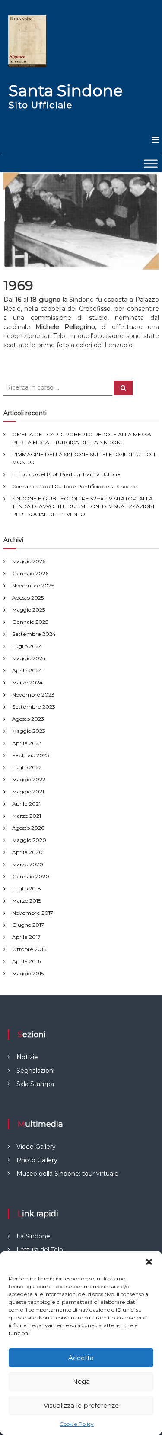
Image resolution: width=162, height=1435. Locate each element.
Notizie (27, 1057)
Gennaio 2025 (30, 622)
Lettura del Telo (39, 1250)
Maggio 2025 (28, 609)
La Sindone (33, 1236)
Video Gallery (36, 1147)
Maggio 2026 (28, 561)
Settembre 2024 (34, 634)
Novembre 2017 (32, 912)
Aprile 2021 (26, 803)
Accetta (81, 1358)
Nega (81, 1381)
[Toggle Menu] (151, 163)
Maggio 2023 (28, 731)
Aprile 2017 (26, 937)
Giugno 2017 (28, 925)
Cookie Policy (77, 1424)
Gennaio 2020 (30, 876)
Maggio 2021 (28, 791)
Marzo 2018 (26, 900)
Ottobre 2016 (29, 949)
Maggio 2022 (28, 779)
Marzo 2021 (26, 816)
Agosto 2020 (28, 828)
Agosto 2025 (28, 597)
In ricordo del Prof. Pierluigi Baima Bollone (66, 474)
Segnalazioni (35, 1070)
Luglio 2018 (26, 888)
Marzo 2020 (27, 864)
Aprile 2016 (26, 961)
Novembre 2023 (33, 694)
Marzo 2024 (27, 682)
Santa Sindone (66, 90)
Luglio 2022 (27, 767)
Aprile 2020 (27, 852)
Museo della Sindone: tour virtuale (67, 1173)
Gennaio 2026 (30, 573)
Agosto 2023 (28, 719)
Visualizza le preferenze (81, 1405)
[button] (149, 1262)
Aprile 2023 (27, 743)
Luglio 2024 (27, 646)
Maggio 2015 (28, 973)
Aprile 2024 (27, 670)
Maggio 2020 (29, 840)
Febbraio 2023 (30, 755)
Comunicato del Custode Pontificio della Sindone (74, 486)
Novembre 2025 (33, 585)
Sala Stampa (35, 1084)
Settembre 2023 (33, 706)
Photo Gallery (36, 1160)
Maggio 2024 (29, 658)
